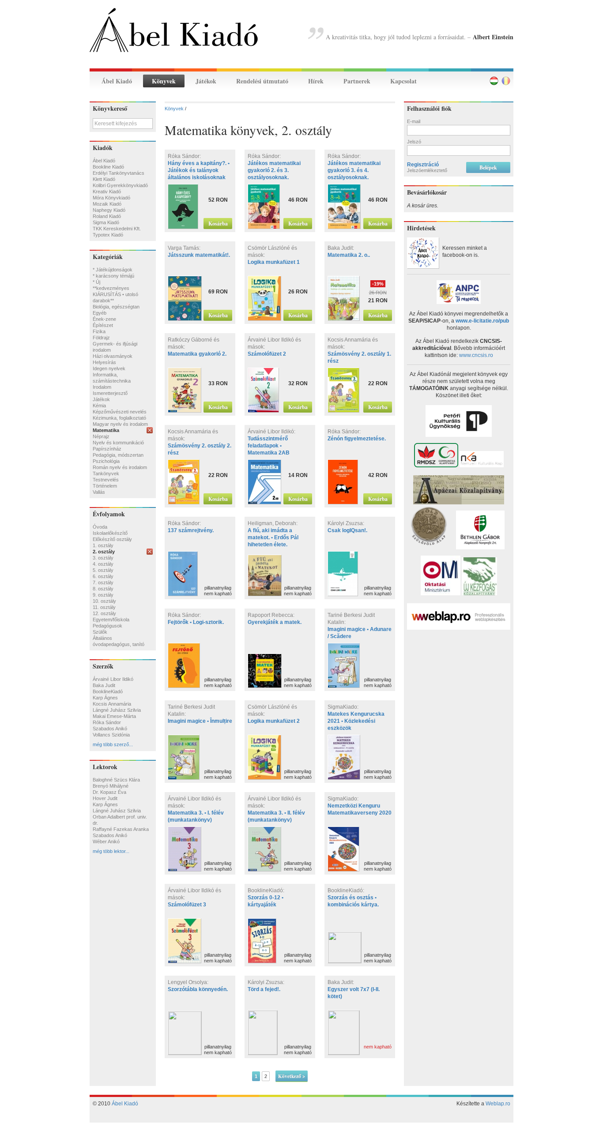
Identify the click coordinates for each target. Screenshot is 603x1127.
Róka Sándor (107, 722)
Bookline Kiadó (108, 166)
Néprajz (101, 436)
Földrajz (101, 337)
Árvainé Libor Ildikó (113, 679)
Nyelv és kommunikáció (118, 442)
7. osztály (103, 582)
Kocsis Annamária (112, 703)
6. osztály (103, 576)
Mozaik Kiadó (107, 204)
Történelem (105, 485)
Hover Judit (105, 798)
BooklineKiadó (108, 691)
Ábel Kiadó (117, 81)
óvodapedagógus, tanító (118, 644)
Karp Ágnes (105, 697)
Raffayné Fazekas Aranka (121, 829)
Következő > (291, 1076)
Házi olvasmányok (112, 356)
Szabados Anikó (110, 728)
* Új (96, 282)
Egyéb (99, 313)
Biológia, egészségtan (116, 306)
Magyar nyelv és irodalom (120, 424)
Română (505, 80)
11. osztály (104, 607)
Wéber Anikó (106, 841)
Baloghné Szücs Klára (116, 779)
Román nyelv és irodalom (120, 467)
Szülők (100, 632)
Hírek (316, 81)
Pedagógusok (107, 625)
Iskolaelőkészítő (110, 533)
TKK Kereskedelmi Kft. (117, 228)
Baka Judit (104, 685)
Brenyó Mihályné (110, 786)
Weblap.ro (498, 1104)
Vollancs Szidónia (111, 734)
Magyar (494, 80)
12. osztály (104, 613)
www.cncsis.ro (476, 355)
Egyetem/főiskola (111, 619)
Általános (102, 638)
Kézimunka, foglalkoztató (119, 418)
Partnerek (356, 81)
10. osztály (104, 601)
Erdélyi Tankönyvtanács (118, 173)
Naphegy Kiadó (109, 210)
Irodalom (102, 387)
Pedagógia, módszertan (118, 455)
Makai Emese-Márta (114, 716)
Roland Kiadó (107, 216)
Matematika (106, 430)
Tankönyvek (106, 473)
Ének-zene (104, 319)
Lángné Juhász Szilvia (117, 710)
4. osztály (103, 564)
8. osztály (103, 588)
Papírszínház (107, 448)
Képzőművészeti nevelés (120, 411)
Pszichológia (106, 461)
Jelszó (414, 141)
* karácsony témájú (113, 275)
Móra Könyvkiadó (111, 197)
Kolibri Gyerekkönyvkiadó (120, 185)
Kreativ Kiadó (107, 191)
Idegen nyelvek (109, 368)
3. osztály (103, 557)
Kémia (99, 405)
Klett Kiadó (104, 179)
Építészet (103, 325)
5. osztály (103, 570)
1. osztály (103, 545)
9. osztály (103, 594)
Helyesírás (104, 362)
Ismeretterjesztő (110, 393)
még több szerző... (113, 744)
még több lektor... (111, 851)
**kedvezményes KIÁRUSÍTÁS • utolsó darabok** (115, 294)
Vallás (99, 492)
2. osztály (104, 551)
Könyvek (164, 81)
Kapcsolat (403, 81)
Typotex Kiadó (108, 234)
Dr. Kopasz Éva (109, 792)
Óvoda (100, 527)
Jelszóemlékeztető (427, 170)
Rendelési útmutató (262, 81)
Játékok (206, 81)
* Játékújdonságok (112, 269)
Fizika (99, 331)
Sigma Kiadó (106, 222)
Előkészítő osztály (112, 539)
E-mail (413, 121)
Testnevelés (106, 479)
